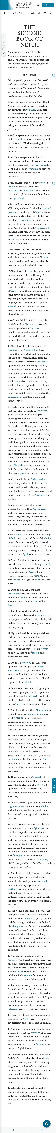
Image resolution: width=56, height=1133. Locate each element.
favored (33, 696)
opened (28, 975)
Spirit (20, 971)
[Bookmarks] (38, 13)
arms (35, 601)
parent (46, 564)
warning (33, 169)
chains (47, 538)
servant (36, 1033)
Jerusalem (13, 190)
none (46, 257)
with (47, 1058)
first (26, 1019)
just (23, 473)
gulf (26, 554)
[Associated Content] (53, 75)
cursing (27, 663)
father (31, 109)
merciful (41, 165)
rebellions (20, 139)
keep (17, 381)
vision (11, 186)
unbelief (42, 411)
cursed (12, 306)
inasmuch (30, 350)
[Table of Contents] (3, 13)
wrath (45, 649)
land (30, 271)
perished (19, 198)
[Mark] (3, 42)
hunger (18, 855)
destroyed (28, 190)
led (13, 239)
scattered (41, 495)
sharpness (29, 918)
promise (13, 350)
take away (43, 859)
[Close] (3, 37)
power (12, 960)
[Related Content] (44, 13)
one (46, 759)
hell (13, 538)
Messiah (18, 465)
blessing (13, 1009)
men (14, 759)
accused (42, 881)
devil (28, 682)
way (37, 579)
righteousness (16, 806)
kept (28, 324)
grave (33, 572)
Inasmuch (42, 710)
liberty (15, 291)
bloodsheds (40, 509)
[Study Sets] (32, 13)
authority (13, 889)
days (17, 579)
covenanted (26, 220)
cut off (35, 652)
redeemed (14, 593)
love (11, 605)
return (38, 576)
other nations (39, 479)
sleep (19, 534)
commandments (36, 714)
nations (35, 328)
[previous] (14, 1130)
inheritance (14, 397)
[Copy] (3, 48)
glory (24, 597)
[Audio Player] (47, 1124)
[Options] (50, 13)
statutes (41, 615)
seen (43, 182)
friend (40, 1044)
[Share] (3, 53)
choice (39, 212)
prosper (43, 361)
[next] (42, 1130)
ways (18, 704)
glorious (39, 828)
